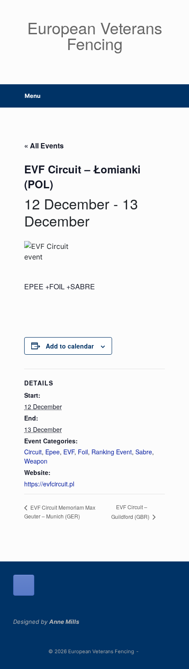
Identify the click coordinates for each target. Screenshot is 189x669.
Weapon (35, 461)
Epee (52, 451)
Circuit (33, 451)
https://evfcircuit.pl (49, 483)
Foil (83, 451)
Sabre (143, 451)
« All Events (44, 145)
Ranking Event (111, 451)
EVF (68, 451)
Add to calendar (70, 346)
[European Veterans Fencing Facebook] (23, 585)
